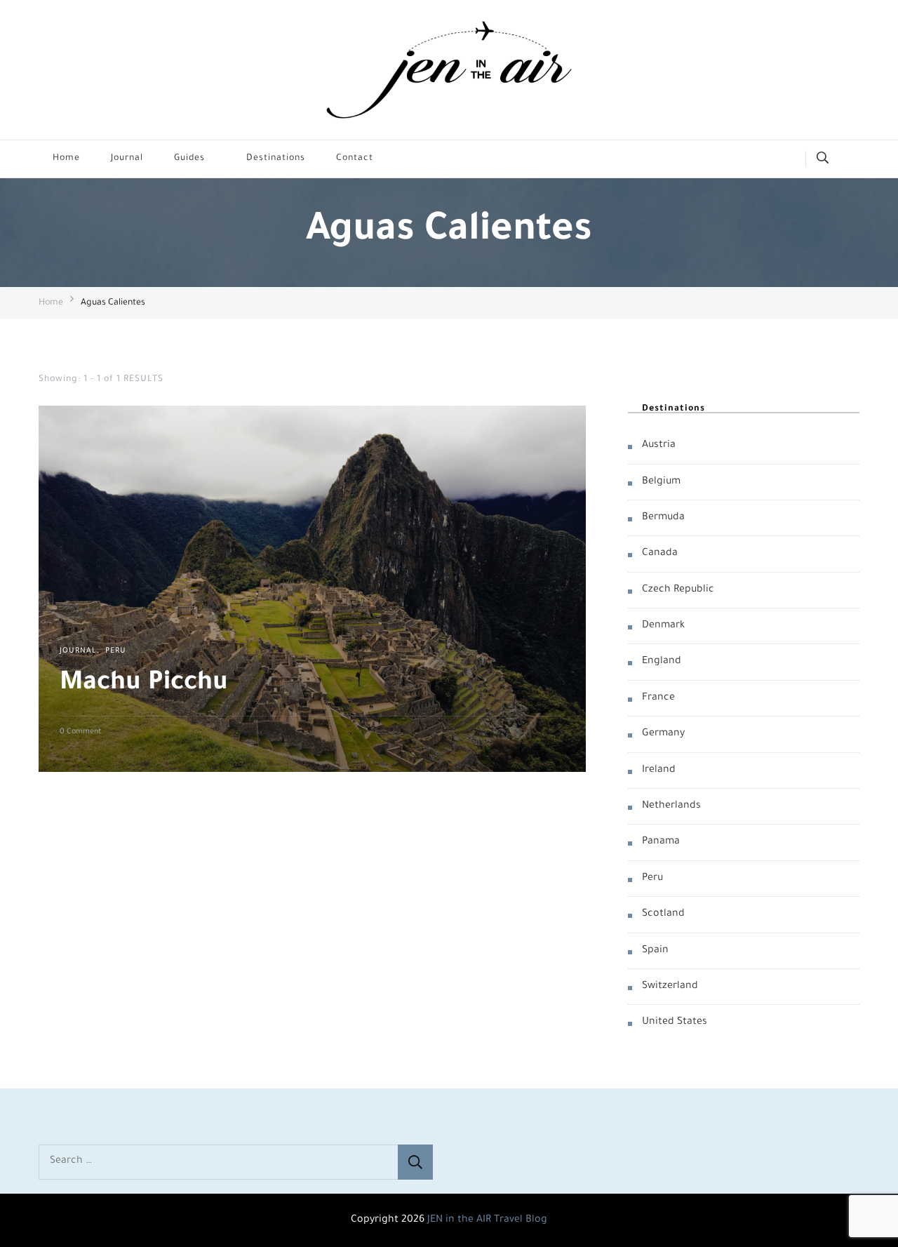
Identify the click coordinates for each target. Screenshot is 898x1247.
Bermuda (663, 518)
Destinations (275, 159)
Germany (663, 734)
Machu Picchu (144, 684)
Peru (115, 651)
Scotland (663, 914)
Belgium (661, 481)
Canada (660, 553)
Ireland (659, 770)
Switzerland (670, 986)
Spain (655, 950)
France (658, 698)
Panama (661, 842)
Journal (127, 159)
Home (66, 159)
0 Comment (80, 733)
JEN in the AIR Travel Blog (487, 1220)
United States (674, 1022)
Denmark (663, 626)
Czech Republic (678, 590)
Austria (659, 445)
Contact (354, 159)
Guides (189, 159)
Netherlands (671, 806)
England (661, 661)
